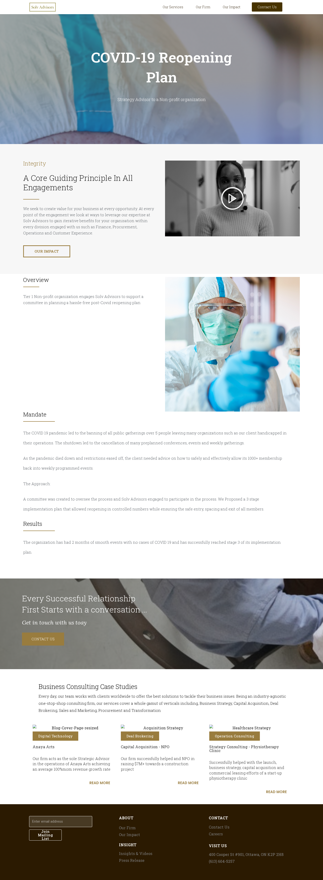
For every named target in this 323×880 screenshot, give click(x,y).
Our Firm (203, 7)
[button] (232, 198)
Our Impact (231, 7)
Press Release (131, 860)
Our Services (173, 7)
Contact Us (219, 827)
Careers (216, 833)
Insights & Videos (135, 853)
